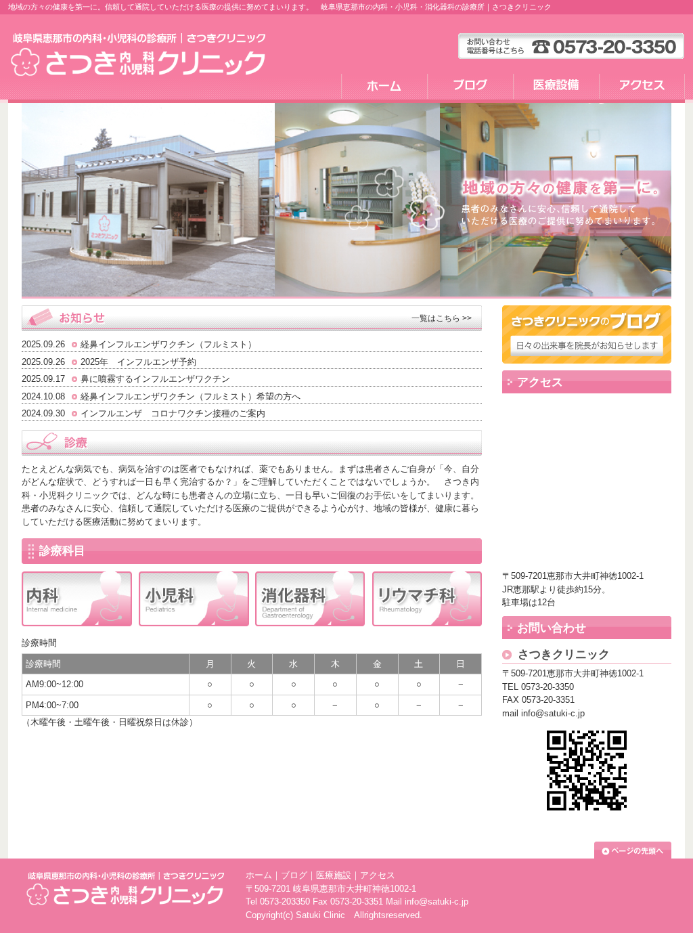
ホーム (259, 875)
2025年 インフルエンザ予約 (138, 362)
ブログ (294, 875)
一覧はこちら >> (441, 318)
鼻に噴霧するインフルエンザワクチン (155, 379)
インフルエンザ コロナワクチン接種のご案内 (173, 413)
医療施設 (333, 875)
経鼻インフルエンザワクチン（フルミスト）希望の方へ (190, 396)
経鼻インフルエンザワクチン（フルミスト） (168, 344)
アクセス (377, 875)
